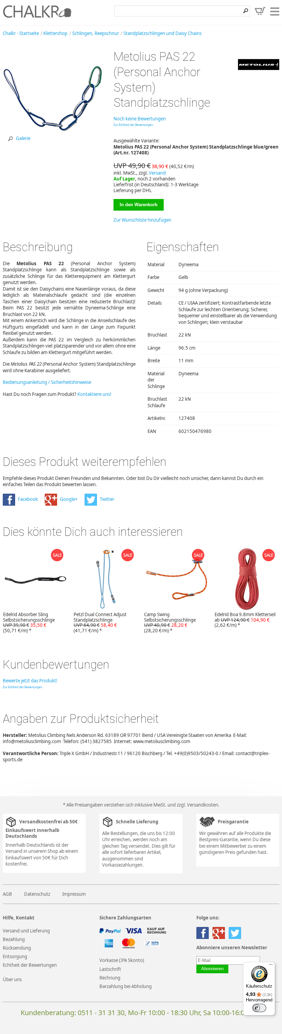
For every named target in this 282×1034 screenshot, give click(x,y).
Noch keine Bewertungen (139, 119)
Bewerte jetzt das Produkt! (30, 681)
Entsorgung (15, 956)
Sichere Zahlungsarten (125, 918)
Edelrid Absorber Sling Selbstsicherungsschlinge (29, 622)
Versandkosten (202, 805)
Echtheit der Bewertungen (30, 965)
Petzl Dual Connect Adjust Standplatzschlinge (100, 622)
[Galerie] (52, 147)
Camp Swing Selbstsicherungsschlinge (170, 622)
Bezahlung (14, 939)
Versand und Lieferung (26, 931)
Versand (157, 173)
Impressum (74, 894)
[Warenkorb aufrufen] (259, 10)
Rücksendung (17, 948)
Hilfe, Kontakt (18, 918)
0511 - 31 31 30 (101, 1012)
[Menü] (271, 966)
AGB (7, 894)
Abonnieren (212, 968)
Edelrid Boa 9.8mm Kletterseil (245, 619)
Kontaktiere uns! (94, 394)
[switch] (259, 1008)
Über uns (12, 979)
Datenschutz (37, 894)
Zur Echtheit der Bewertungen (133, 125)
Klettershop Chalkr (37, 11)
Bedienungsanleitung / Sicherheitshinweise (47, 382)
